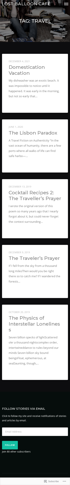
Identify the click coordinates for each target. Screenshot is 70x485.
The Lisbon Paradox (33, 133)
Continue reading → (22, 103)
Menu (66, 4)
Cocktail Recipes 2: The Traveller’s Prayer (35, 195)
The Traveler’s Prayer (34, 258)
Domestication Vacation (27, 70)
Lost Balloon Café (26, 3)
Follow (10, 445)
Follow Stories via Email (23, 408)
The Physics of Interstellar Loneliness (34, 324)
